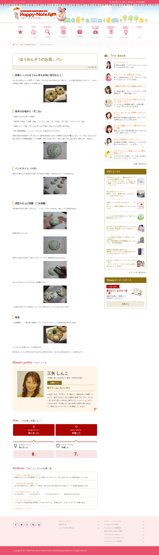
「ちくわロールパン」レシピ (26, 491)
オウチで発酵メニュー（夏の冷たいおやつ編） (129, 126)
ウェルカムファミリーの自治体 (113, 541)
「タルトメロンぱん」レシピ (26, 475)
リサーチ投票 (33, 32)
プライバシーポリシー (65, 521)
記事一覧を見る (140, 164)
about (130, 2)
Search (114, 2)
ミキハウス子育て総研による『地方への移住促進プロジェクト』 (121, 217)
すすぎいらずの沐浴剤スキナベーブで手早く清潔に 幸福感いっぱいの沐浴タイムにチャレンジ (121, 228)
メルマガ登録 (140, 2)
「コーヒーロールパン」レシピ (27, 500)
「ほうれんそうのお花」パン (26, 483)
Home (17, 44)
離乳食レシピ (111, 32)
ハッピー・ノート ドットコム (112, 521)
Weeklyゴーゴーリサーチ (47, 32)
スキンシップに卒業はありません (128, 74)
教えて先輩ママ (125, 32)
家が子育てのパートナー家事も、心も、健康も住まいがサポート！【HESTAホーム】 (120, 194)
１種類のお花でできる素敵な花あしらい (129, 87)
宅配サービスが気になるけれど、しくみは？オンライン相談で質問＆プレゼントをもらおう (121, 205)
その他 (139, 32)
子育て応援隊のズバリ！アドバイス (79, 32)
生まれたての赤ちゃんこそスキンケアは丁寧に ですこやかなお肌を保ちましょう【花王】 (121, 263)
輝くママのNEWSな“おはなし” (63, 32)
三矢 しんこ (57, 373)
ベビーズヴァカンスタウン (111, 534)
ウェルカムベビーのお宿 (111, 524)
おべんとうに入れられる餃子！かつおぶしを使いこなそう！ (129, 100)
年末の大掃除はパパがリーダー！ (128, 139)
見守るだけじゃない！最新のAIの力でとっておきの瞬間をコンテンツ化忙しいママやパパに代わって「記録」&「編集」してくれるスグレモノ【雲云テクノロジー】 (121, 181)
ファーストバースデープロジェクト (114, 538)
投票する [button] (125, 304)
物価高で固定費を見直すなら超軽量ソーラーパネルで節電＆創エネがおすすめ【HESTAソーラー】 (121, 252)
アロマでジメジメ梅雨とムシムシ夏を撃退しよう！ (129, 152)
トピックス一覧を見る (137, 272)
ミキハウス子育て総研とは (66, 528)
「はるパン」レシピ (22, 508)
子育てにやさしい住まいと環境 (113, 531)
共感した (76, 429)
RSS (123, 2)
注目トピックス (20, 32)
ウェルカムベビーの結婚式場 (112, 528)
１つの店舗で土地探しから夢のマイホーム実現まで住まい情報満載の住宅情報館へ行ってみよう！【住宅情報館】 (121, 240)
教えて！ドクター (95, 32)
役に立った (34, 429)
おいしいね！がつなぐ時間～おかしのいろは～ (129, 113)
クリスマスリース (122, 62)
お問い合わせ (62, 524)
